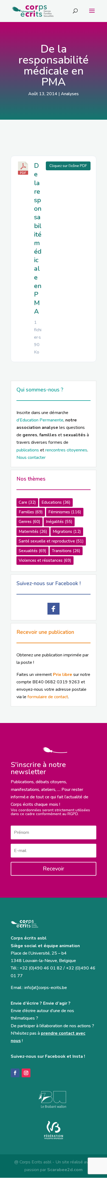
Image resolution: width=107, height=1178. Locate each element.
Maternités (33, 531)
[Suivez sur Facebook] (15, 1073)
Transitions (66, 551)
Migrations (67, 531)
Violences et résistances (45, 560)
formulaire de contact (47, 697)
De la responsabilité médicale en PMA (37, 238)
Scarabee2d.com (65, 1170)
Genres (29, 521)
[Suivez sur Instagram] (26, 1073)
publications (27, 450)
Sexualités (32, 551)
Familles (31, 512)
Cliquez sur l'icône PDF (68, 165)
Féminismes (64, 512)
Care (27, 502)
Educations (56, 502)
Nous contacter (31, 457)
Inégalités (59, 521)
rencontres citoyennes (66, 450)
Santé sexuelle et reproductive (51, 541)
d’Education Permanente (39, 420)
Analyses (70, 94)
